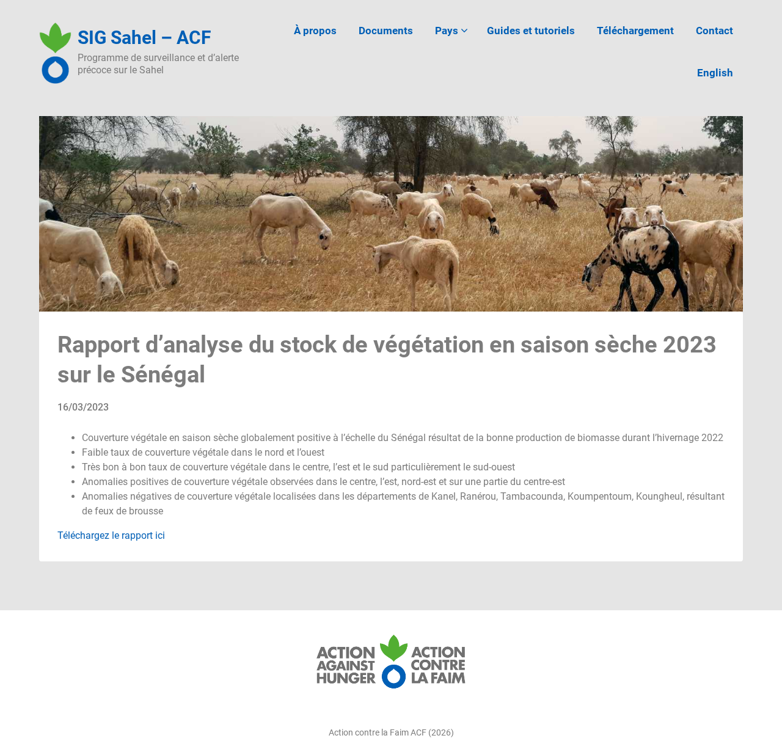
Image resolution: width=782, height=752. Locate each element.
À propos (315, 30)
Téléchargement (635, 30)
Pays (446, 30)
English (715, 73)
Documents (386, 30)
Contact (714, 30)
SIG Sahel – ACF (144, 37)
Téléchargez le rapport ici (111, 535)
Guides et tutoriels (531, 30)
